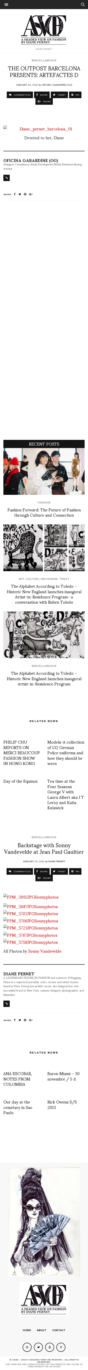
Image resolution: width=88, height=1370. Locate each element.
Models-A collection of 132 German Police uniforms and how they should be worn (65, 752)
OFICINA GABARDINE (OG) (57, 84)
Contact (58, 1330)
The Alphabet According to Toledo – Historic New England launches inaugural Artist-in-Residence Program (44, 678)
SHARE (43, 95)
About (41, 1330)
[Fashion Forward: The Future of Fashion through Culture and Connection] (44, 471)
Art (21, 578)
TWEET (61, 95)
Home (27, 1330)
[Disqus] (44, 264)
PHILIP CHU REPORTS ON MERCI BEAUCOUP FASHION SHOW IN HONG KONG (21, 752)
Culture (32, 578)
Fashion (44, 502)
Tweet (64, 578)
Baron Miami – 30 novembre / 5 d (63, 1075)
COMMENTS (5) (22, 95)
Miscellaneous (44, 60)
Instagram (49, 578)
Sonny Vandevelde (44, 951)
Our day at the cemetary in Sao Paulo (17, 1107)
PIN (77, 95)
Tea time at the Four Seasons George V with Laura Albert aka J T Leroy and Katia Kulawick (65, 794)
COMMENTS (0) (22, 871)
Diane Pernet (56, 861)
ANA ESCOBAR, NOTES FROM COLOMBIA (17, 1078)
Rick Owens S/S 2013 (62, 1104)
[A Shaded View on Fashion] (44, 29)
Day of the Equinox (20, 781)
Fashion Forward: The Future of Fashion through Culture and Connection (44, 512)
